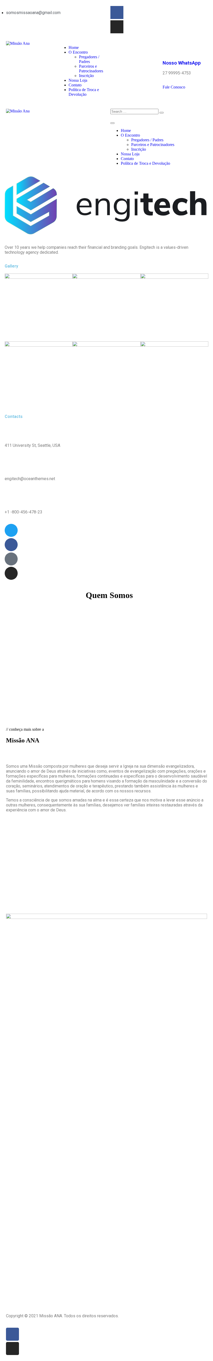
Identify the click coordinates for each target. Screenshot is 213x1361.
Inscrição (86, 75)
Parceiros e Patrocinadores (91, 68)
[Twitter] (11, 530)
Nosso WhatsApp (182, 63)
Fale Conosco (174, 87)
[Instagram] (116, 26)
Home (74, 47)
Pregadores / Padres (89, 59)
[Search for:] (134, 111)
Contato (75, 85)
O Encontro (78, 52)
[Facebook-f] (116, 12)
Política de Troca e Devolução (84, 92)
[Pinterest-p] (11, 558)
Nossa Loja (78, 80)
